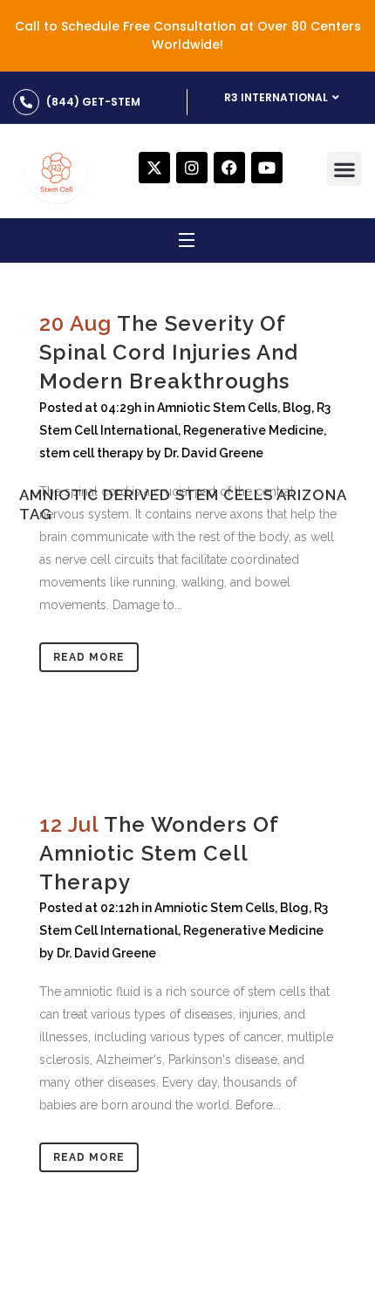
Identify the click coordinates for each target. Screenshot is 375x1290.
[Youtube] (267, 167)
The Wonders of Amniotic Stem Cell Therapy (158, 853)
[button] (344, 169)
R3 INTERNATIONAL (276, 97)
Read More (89, 657)
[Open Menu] (187, 242)
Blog (294, 908)
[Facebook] (229, 167)
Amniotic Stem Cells (214, 908)
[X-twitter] (154, 167)
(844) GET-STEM (93, 101)
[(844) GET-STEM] (26, 102)
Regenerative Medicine (253, 930)
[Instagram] (192, 167)
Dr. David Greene (106, 953)
